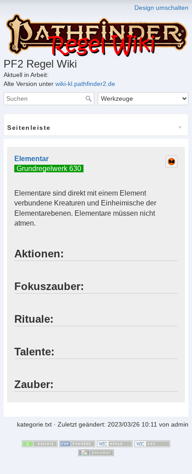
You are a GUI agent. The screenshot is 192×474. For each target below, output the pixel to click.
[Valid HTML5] (115, 443)
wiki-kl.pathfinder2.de (85, 83)
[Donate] (40, 443)
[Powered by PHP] (77, 443)
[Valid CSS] (152, 443)
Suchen (89, 98)
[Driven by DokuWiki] (96, 452)
